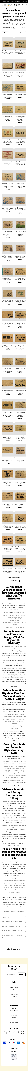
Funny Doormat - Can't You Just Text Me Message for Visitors (20, 437)
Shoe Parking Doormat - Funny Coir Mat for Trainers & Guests (7, 74)
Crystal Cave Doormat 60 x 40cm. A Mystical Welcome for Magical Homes (7, 185)
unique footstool (14, 871)
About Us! (14, 1008)
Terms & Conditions (14, 994)
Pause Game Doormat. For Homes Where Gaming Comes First (20, 141)
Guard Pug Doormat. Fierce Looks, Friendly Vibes (8, 482)
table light (11, 683)
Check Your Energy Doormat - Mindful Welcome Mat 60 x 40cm (7, 233)
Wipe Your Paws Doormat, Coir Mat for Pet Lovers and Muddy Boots (20, 347)
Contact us (14, 992)
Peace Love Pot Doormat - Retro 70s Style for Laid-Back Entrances (8, 141)
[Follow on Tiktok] (18, 1032)
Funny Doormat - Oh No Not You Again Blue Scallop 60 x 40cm (7, 280)
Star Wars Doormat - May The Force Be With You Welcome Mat (7, 570)
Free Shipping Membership (14, 985)
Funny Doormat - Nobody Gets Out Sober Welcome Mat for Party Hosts (7, 460)
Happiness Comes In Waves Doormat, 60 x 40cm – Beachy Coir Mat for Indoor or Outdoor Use (20, 209)
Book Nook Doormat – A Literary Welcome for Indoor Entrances (20, 256)
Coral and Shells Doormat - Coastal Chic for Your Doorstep (20, 185)
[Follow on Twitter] (22, 1032)
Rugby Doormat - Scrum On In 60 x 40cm (20, 95)
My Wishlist (14, 1017)
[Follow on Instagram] (5, 1032)
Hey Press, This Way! (14, 1022)
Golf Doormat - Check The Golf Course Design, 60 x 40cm (20, 233)
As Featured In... (14, 1015)
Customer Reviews (14, 1010)
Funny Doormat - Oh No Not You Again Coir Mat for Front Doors (7, 526)
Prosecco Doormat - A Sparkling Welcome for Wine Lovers (7, 504)
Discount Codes (14, 1019)
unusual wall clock (8, 843)
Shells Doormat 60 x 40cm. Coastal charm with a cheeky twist (7, 96)
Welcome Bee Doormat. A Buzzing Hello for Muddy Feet (8, 392)
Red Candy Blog (14, 1013)
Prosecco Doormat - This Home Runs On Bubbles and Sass (20, 482)
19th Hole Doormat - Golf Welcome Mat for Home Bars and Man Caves (20, 301)
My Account (14, 989)
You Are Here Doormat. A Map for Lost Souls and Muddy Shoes (8, 323)
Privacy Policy (14, 996)
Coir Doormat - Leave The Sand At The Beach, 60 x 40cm (7, 118)
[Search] (2, 5)
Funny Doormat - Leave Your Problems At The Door (20, 504)
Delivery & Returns (14, 987)
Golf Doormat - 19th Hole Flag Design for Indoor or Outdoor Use (8, 301)
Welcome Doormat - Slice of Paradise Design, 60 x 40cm (20, 52)
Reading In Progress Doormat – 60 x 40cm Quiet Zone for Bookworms (20, 118)
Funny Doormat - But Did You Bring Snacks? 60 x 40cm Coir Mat (20, 459)
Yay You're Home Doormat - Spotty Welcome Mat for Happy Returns (20, 324)
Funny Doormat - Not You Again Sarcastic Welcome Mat (8, 548)
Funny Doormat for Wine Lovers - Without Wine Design (8, 347)
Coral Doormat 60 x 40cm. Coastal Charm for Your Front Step (7, 208)
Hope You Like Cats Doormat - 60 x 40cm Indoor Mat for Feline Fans (7, 257)
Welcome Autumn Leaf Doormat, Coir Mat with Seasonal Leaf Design (20, 370)
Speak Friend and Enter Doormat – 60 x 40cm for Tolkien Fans (7, 52)
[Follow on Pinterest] (14, 1032)
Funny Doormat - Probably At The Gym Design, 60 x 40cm (20, 280)
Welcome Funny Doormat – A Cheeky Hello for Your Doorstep (7, 414)
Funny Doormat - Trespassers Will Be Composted (7, 437)
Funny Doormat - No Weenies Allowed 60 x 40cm (8, 163)
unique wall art (14, 737)
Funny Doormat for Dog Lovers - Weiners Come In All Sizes (20, 392)
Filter (5, 32)
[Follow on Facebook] (9, 1032)
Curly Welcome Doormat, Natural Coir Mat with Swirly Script (8, 370)
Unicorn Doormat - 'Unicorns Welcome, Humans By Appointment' (20, 414)
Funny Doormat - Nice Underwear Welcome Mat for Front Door (20, 548)
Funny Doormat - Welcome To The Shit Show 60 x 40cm (20, 74)
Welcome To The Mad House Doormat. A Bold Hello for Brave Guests (20, 570)
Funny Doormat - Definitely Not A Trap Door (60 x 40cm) (20, 163)
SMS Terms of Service (14, 998)
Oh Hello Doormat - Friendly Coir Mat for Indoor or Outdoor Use (20, 526)
